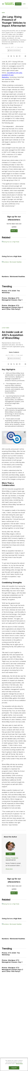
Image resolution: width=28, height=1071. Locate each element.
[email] (19, 56)
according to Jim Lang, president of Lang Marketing (12, 75)
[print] (25, 56)
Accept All (14, 1067)
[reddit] (17, 56)
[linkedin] (11, 56)
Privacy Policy (19, 1063)
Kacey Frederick (14, 352)
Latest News (5, 327)
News (3, 12)
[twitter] (14, 56)
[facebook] (8, 56)
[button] (3, 4)
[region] (14, 1064)
